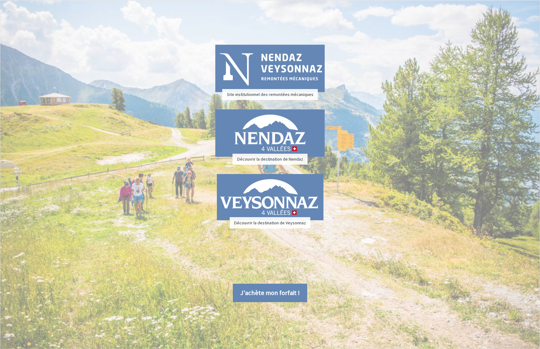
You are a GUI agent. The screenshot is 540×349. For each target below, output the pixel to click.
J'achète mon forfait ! (270, 293)
